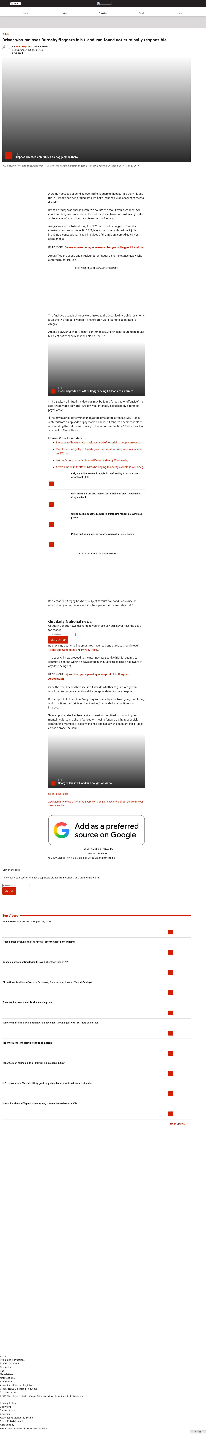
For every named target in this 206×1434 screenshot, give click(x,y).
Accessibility (7, 1424)
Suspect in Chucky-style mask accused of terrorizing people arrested (98, 442)
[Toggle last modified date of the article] (46, 49)
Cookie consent (8, 1392)
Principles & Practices (12, 1359)
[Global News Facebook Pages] (23, 1329)
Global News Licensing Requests (18, 1388)
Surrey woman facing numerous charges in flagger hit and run (104, 247)
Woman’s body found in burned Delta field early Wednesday (92, 460)
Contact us (6, 1367)
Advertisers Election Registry (16, 1385)
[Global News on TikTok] (69, 1352)
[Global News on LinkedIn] (23, 1352)
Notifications (7, 1378)
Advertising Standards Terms (16, 1417)
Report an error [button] (98, 853)
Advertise (5, 1414)
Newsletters (6, 1374)
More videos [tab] (74, 438)
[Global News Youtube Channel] (115, 1329)
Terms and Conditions (61, 649)
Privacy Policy (89, 649)
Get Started (58, 640)
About (3, 1356)
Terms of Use (7, 1410)
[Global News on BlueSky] (160, 1352)
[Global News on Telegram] (115, 1352)
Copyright (5, 1406)
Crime (5, 34)
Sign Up (9, 891)
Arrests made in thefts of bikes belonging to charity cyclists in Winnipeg (99, 467)
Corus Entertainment (11, 1421)
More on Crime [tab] (57, 438)
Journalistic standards (98, 849)
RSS (2, 1370)
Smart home (7, 1381)
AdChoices (199, 1432)
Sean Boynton (23, 46)
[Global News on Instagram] (160, 1329)
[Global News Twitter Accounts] (69, 1329)
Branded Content (9, 1363)
